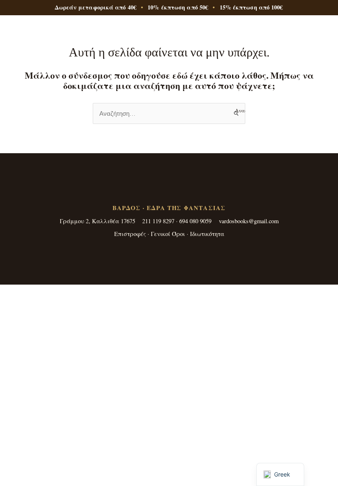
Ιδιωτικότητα (207, 234)
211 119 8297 (158, 221)
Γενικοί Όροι (168, 234)
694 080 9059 (195, 221)
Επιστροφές (130, 234)
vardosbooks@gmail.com (249, 221)
